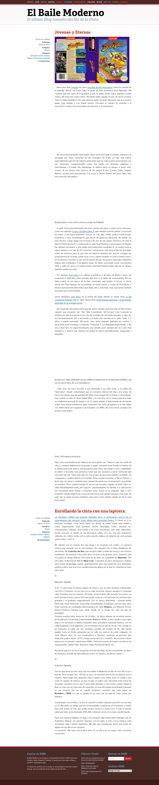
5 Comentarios (44, 61)
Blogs (99, 2)
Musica (30, 2)
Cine (37, 2)
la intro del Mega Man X (83, 231)
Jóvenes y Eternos (73, 32)
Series (44, 2)
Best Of (107, 2)
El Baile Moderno (65, 12)
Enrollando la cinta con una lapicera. (90, 511)
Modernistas (80, 2)
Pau (84, 718)
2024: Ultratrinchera (88, 763)
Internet (68, 2)
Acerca (123, 2)
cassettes (34, 534)
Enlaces (91, 2)
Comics (59, 2)
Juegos (51, 2)
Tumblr (115, 2)
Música (47, 50)
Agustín (74, 87)
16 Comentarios (43, 540)
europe (40, 55)
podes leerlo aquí (40, 762)
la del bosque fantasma (106, 300)
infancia (46, 55)
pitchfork (46, 537)
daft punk (33, 55)
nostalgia (46, 58)
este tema (73, 275)
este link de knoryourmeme (99, 87)
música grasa (38, 58)
